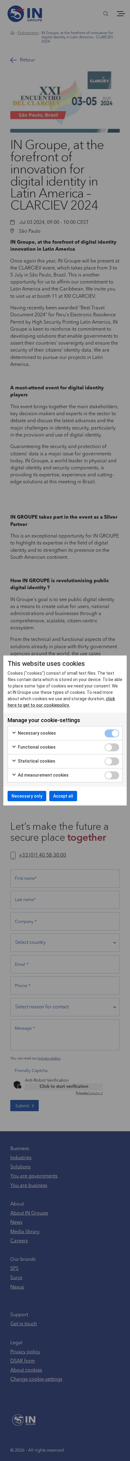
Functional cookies (36, 747)
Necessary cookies (36, 733)
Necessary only (26, 796)
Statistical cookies (36, 761)
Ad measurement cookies (43, 775)
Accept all (63, 796)
